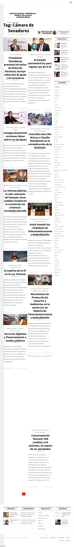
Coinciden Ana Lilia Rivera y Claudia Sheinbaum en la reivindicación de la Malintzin (40, 140)
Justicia (56, 167)
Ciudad (56, 105)
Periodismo (56, 238)
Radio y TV (47, 219)
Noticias (40, 513)
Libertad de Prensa (58, 229)
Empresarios (15, 127)
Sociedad (15, 129)
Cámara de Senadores (34, 54)
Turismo (56, 267)
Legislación (48, 54)
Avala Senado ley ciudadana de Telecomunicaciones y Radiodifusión (40, 229)
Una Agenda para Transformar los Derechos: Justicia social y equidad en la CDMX (28, 521)
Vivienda (56, 275)
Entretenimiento (58, 147)
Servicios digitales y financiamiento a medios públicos (15, 337)
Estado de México (58, 107)
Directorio (67, 537)
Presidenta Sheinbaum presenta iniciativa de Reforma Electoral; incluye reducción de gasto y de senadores (15, 68)
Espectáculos (57, 149)
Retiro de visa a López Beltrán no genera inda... (64, 73)
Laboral (56, 174)
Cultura (43, 129)
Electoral (12, 54)
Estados (56, 151)
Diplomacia (56, 217)
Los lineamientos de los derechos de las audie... (66, 514)
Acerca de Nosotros (43, 537)
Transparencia (57, 252)
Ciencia (56, 100)
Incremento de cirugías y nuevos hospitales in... (65, 66)
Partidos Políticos (58, 202)
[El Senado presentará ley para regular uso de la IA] (40, 50)
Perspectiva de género (40, 131)
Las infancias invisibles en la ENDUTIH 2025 (65, 521)
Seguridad (56, 260)
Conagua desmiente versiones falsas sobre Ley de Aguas (15, 136)
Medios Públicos (57, 233)
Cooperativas (57, 113)
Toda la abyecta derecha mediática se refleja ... (14, 514)
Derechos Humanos (59, 127)
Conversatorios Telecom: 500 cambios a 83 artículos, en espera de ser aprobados (40, 442)
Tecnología (40, 57)
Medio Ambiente (58, 192)
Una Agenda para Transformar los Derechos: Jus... (65, 52)
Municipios (57, 197)
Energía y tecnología (59, 144)
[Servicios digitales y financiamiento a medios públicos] (15, 324)
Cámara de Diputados (59, 180)
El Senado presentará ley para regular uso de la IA (40, 63)
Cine (55, 102)
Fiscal (55, 160)
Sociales (56, 245)
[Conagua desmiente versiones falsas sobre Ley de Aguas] (15, 123)
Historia (48, 129)
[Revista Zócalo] (22, 15)
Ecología (56, 129)
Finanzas (56, 154)
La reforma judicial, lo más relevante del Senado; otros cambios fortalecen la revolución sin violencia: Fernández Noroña (15, 200)
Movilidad (56, 194)
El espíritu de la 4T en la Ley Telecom (15, 272)
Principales (18, 187)
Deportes (56, 121)
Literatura (56, 190)
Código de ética (52, 537)
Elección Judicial (58, 137)
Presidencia (18, 54)
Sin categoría (57, 157)
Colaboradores (18, 185)
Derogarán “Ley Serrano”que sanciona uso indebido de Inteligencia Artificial (28, 514)
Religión (56, 255)
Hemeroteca (57, 162)
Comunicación (57, 212)
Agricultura (8, 127)
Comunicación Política (59, 215)
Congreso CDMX (57, 184)
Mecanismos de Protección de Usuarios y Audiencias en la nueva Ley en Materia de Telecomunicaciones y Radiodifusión (40, 305)
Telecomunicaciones (40, 221)
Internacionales (57, 222)
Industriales (57, 165)
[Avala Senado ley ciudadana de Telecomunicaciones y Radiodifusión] (40, 215)
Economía (56, 132)
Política (56, 207)
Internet (42, 54)
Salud (55, 257)
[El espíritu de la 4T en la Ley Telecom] (15, 261)
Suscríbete (67, 540)
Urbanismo (57, 272)
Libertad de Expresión (59, 226)
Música (56, 200)
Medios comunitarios (58, 231)
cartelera (56, 97)
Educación (56, 134)
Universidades (57, 270)
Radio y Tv (40, 521)
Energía (56, 142)
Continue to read (21, 108)
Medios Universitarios (59, 236)
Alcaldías (56, 92)
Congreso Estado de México (60, 187)
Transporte (57, 265)
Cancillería (56, 95)
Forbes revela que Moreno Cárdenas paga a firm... (65, 59)
